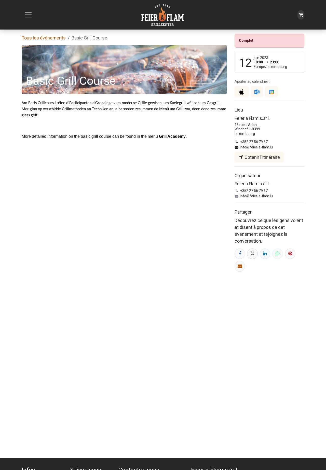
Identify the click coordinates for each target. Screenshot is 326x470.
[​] (240, 253)
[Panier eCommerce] (300, 15)
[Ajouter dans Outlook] (257, 91)
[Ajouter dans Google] (271, 91)
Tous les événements (44, 37)
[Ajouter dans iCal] (242, 91)
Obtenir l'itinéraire (261, 157)
